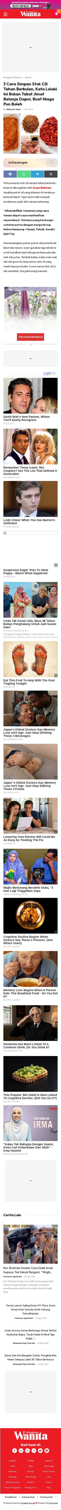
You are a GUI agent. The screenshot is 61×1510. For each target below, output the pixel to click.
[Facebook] (14, 1450)
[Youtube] (40, 1450)
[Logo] (30, 13)
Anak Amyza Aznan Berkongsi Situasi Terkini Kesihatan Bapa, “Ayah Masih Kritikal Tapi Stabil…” (30, 1334)
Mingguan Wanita (12, 77)
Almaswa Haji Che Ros (24, 1343)
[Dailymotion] (46, 1450)
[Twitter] (27, 1450)
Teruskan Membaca (30, 337)
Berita (28, 77)
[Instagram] (21, 1450)
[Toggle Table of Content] (49, 163)
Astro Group (53, 1503)
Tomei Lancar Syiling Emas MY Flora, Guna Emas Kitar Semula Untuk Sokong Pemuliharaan (30, 1309)
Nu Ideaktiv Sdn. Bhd (28, 1503)
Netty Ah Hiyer (13, 109)
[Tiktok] (34, 1450)
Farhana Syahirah (12, 1276)
